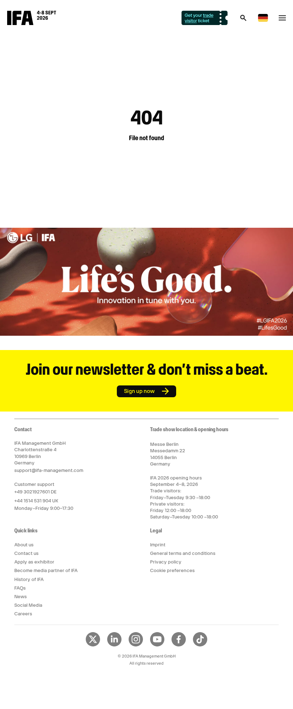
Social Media (28, 605)
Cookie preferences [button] (172, 570)
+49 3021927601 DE (35, 491)
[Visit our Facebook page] (179, 645)
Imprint (157, 544)
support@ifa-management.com (48, 470)
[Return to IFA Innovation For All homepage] (31, 23)
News (20, 596)
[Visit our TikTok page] (200, 645)
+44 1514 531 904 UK (36, 500)
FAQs (20, 588)
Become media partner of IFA (46, 570)
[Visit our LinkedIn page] (114, 645)
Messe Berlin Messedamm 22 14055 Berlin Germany (167, 454)
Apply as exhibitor (34, 562)
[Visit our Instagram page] (136, 645)
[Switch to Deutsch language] (263, 21)
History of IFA (29, 579)
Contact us (26, 553)
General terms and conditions (182, 553)
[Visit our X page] (93, 645)
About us (24, 544)
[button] (243, 20)
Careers (23, 613)
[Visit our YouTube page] (157, 645)
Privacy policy (166, 562)
